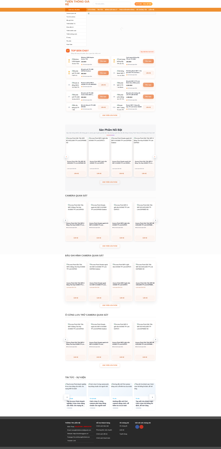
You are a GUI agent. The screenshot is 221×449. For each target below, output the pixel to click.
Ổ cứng (68, 37)
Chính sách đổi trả (101, 434)
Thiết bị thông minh (71, 34)
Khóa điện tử (69, 27)
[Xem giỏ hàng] (155, 4)
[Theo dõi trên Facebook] (137, 427)
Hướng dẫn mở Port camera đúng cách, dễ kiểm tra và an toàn (121, 403)
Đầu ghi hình (69, 20)
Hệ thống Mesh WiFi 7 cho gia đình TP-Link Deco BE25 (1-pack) (134, 71)
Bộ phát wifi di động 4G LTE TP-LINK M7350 (133, 93)
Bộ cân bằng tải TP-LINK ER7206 (88, 105)
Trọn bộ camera (70, 16)
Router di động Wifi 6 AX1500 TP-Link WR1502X (88, 83)
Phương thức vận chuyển (104, 430)
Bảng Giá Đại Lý (111, 9)
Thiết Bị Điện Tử (70, 23)
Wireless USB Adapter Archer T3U (87, 58)
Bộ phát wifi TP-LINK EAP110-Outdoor (87, 70)
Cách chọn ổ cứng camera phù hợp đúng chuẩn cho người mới (98, 403)
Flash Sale (69, 44)
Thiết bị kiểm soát (71, 30)
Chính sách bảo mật (102, 426)
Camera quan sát (71, 13)
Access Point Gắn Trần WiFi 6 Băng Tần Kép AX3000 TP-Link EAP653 (144, 162)
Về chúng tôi (141, 9)
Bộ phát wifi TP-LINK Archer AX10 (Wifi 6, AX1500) (87, 94)
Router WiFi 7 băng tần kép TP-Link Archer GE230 (134, 105)
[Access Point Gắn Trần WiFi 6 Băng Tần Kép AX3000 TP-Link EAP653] (75, 212)
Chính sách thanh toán (103, 438)
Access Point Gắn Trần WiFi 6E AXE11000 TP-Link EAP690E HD (76, 162)
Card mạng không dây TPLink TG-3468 (132, 58)
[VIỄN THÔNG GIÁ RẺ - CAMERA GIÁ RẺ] (77, 4)
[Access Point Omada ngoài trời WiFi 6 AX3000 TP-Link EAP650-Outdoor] (98, 212)
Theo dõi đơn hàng (126, 9)
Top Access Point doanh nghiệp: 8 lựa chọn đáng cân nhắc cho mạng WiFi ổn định (76, 403)
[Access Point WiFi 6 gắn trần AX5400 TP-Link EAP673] (121, 212)
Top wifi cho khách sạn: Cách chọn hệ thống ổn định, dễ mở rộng (144, 403)
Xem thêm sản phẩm (109, 115)
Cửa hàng (91, 9)
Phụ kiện (68, 41)
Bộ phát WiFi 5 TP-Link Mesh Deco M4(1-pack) (133, 81)
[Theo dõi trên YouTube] (141, 427)
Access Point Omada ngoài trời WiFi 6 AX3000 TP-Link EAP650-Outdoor (121, 162)
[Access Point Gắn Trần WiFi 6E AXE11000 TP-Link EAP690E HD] (144, 212)
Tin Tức (100, 9)
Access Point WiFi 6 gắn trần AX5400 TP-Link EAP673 (98, 162)
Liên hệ (151, 9)
